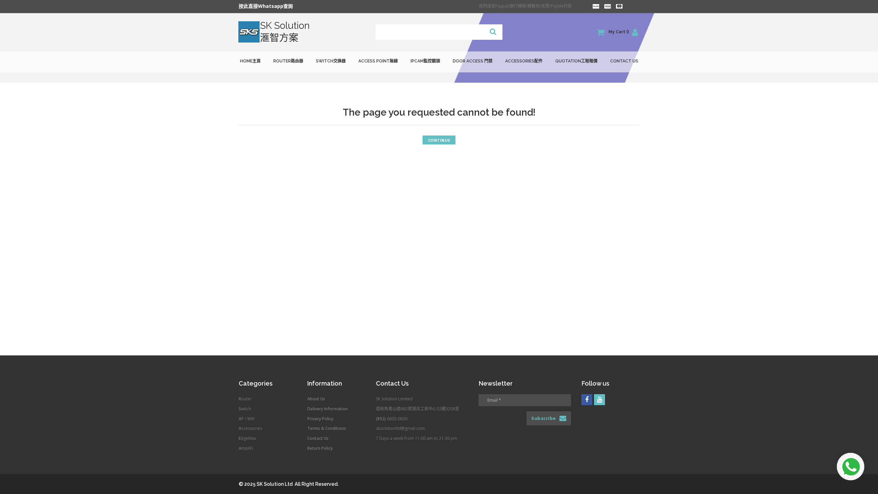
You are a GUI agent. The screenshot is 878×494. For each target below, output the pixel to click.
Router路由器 (288, 61)
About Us (316, 399)
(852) (381, 419)
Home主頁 (250, 61)
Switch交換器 (331, 61)
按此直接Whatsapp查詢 (266, 6)
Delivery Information (327, 409)
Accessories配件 (524, 61)
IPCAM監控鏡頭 (425, 61)
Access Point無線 (378, 61)
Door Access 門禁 (473, 61)
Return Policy (320, 448)
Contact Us (624, 61)
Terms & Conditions (326, 428)
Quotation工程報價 (576, 61)
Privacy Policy (320, 419)
